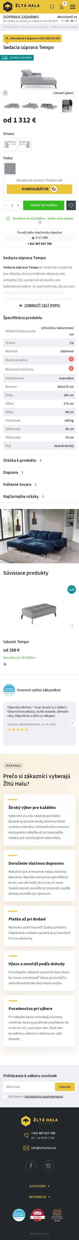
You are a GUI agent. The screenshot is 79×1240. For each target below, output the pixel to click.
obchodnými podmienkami (43, 1096)
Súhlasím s (35, 1096)
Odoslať (65, 1087)
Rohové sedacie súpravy (35, 27)
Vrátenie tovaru (17, 484)
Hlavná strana (11, 27)
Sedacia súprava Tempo (65, 27)
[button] (72, 625)
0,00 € (65, 3)
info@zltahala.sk (43, 1148)
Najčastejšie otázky (21, 497)
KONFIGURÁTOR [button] (35, 189)
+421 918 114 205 (49, 38)
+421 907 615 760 (40, 244)
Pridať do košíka (44, 205)
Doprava (10, 472)
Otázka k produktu (19, 460)
